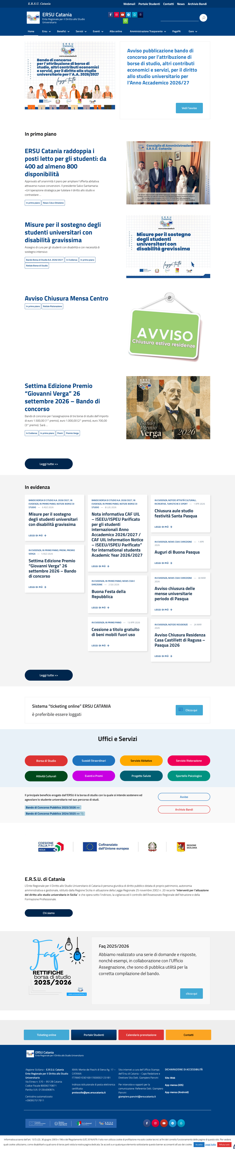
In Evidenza (71, 259)
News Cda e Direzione (53, 202)
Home (31, 31)
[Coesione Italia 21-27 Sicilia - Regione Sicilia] (117, 845)
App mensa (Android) (177, 1092)
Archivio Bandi (197, 4)
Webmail (129, 4)
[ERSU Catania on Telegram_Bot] (134, 14)
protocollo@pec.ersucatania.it (89, 1092)
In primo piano (33, 202)
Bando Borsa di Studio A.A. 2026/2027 (44, 259)
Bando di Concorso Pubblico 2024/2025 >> (53, 813)
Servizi (79, 31)
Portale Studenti (149, 4)
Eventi (96, 31)
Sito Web (170, 1078)
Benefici (61, 31)
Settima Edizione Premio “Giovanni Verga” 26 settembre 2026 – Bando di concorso (62, 397)
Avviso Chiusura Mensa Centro (66, 298)
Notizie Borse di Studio (37, 265)
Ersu (44, 31)
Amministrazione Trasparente (146, 31)
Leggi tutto (210, 1144)
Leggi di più (36, 535)
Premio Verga (72, 433)
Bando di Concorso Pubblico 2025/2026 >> (53, 807)
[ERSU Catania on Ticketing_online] (125, 21)
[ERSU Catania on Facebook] (110, 14)
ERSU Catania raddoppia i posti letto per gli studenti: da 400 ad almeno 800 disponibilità (65, 162)
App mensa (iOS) (174, 1085)
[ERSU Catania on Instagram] (116, 14)
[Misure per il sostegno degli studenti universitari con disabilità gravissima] (168, 249)
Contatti (168, 4)
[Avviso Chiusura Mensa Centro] (164, 329)
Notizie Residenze (178, 624)
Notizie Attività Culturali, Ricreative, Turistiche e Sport (175, 501)
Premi (60, 433)
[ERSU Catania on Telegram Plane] (128, 14)
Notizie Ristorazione (52, 306)
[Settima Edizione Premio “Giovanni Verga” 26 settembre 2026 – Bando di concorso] (168, 410)
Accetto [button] (199, 1144)
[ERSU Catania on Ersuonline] (140, 15)
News (181, 4)
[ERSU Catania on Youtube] (122, 14)
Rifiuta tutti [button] (224, 1144)
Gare (191, 31)
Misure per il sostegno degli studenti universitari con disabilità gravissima (63, 232)
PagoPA (176, 31)
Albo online (116, 31)
